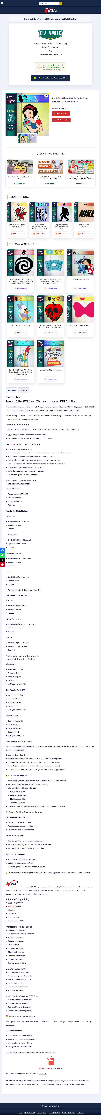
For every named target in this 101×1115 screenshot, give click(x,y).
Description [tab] (12, 390)
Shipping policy (42, 1113)
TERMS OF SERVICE (68, 1113)
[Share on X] (2, 560)
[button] (46, 96)
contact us (15, 444)
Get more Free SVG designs (52, 1068)
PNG (9, 438)
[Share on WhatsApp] (2, 555)
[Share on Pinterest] (2, 564)
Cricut (10, 903)
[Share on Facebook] (2, 550)
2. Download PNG (61, 120)
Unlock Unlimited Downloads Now (53, 78)
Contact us (43, 1074)
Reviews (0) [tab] (23, 390)
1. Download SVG (61, 113)
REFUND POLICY (54, 1113)
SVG (9, 435)
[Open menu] (2, 3)
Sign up (19, 1113)
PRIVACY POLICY (29, 1113)
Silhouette (11, 906)
